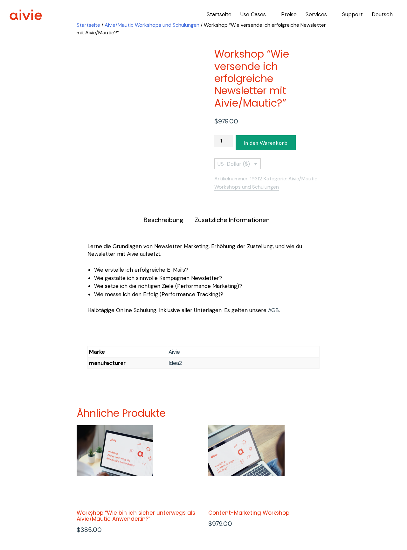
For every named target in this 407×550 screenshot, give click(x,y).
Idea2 (175, 362)
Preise (289, 14)
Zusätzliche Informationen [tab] (232, 220)
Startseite (219, 14)
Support (352, 14)
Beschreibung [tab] (163, 220)
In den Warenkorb (266, 143)
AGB (273, 310)
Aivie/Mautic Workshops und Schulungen (152, 25)
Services (316, 14)
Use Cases (253, 14)
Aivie (174, 351)
